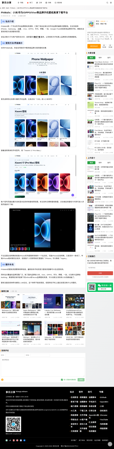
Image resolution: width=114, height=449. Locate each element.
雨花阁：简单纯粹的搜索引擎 (104, 112)
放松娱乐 (104, 411)
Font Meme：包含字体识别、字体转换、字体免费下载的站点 (104, 132)
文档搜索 (74, 431)
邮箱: (27, 355)
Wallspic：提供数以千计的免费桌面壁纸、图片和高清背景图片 (31, 339)
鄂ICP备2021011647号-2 (69, 446)
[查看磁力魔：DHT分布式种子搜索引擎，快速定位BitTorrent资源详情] (90, 228)
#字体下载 (97, 137)
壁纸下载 (37, 37)
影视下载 (74, 402)
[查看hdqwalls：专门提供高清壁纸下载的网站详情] (53, 328)
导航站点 (74, 420)
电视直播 (104, 424)
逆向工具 (83, 424)
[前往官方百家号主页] (21, 440)
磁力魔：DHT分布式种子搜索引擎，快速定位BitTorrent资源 (104, 227)
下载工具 (83, 411)
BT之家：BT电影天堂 (102, 141)
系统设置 (92, 406)
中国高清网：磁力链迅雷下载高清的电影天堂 (104, 95)
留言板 (59, 2)
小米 (19, 29)
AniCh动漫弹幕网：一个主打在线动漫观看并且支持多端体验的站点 (104, 237)
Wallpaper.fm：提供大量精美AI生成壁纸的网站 (10, 311)
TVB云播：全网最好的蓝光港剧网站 (104, 198)
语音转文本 (74, 425)
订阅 (100, 273)
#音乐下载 (97, 69)
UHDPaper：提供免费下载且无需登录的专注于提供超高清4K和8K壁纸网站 (10, 340)
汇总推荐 (92, 422)
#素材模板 (103, 69)
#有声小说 (97, 126)
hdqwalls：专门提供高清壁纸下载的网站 (53, 338)
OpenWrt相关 (94, 416)
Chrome (103, 415)
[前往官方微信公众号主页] (6, 440)
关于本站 (82, 440)
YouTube (104, 420)
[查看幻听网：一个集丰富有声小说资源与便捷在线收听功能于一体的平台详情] (90, 123)
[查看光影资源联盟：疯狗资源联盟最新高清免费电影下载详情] (90, 207)
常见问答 (90, 440)
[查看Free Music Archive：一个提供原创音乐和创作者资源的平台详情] (90, 65)
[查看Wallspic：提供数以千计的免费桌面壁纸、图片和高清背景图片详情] (32, 328)
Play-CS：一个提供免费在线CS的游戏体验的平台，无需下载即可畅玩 (104, 85)
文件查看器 (83, 430)
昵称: (2, 355)
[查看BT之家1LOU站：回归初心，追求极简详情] (90, 150)
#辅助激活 (97, 79)
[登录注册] (111, 2)
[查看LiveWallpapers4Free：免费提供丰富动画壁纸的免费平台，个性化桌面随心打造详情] (75, 301)
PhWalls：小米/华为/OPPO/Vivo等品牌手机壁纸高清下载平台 (28, 8)
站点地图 (97, 440)
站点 (7, 8)
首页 (3, 8)
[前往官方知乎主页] (24, 440)
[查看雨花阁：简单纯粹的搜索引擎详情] (90, 113)
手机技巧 (92, 402)
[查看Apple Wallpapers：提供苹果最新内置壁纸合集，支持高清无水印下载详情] (32, 301)
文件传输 (83, 415)
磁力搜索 (74, 406)
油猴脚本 (83, 402)
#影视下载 (97, 99)
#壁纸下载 (4, 317)
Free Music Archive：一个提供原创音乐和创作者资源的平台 (104, 64)
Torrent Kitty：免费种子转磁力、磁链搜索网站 (103, 104)
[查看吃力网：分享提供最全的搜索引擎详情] (90, 169)
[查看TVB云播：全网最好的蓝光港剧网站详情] (90, 199)
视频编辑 (83, 406)
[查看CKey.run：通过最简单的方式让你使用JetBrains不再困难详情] (90, 76)
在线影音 (74, 397)
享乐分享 (17, 392)
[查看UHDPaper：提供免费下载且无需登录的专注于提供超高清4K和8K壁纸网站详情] (10, 328)
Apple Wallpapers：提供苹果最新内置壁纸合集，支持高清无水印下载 (32, 312)
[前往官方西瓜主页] (17, 440)
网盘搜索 (74, 415)
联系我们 (105, 440)
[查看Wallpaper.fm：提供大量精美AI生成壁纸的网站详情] (10, 301)
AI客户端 (83, 420)
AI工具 (74, 411)
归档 (49, 2)
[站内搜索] (107, 2)
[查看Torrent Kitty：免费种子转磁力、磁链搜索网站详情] (90, 105)
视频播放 (83, 397)
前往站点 (94, 46)
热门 (31, 2)
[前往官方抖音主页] (10, 440)
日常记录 (92, 411)
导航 (21, 2)
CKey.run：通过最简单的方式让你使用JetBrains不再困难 (103, 75)
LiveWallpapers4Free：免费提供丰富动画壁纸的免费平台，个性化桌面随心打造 (74, 313)
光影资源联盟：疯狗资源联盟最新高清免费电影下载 (104, 206)
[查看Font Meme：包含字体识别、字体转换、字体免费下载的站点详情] (90, 133)
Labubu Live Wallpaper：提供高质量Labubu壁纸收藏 (53, 312)
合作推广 (74, 440)
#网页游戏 (97, 90)
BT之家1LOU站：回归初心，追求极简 (103, 149)
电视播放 (92, 431)
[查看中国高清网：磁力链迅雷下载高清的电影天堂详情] (90, 96)
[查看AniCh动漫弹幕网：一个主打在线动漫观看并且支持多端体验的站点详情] (90, 238)
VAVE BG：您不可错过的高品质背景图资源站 (75, 338)
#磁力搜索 (97, 107)
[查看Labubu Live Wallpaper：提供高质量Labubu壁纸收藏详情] (53, 301)
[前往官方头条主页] (14, 440)
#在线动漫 (97, 242)
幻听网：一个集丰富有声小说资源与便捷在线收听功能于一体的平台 (104, 122)
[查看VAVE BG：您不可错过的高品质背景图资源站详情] (75, 328)
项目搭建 (92, 427)
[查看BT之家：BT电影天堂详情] (90, 142)
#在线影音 (103, 202)
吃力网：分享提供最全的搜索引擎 (104, 168)
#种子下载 (97, 231)
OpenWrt (104, 402)
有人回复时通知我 (70, 379)
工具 (40, 2)
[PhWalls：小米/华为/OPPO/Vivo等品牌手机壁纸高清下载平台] (42, 73)
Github (103, 397)
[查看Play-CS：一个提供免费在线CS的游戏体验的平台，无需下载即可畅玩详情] (90, 86)
